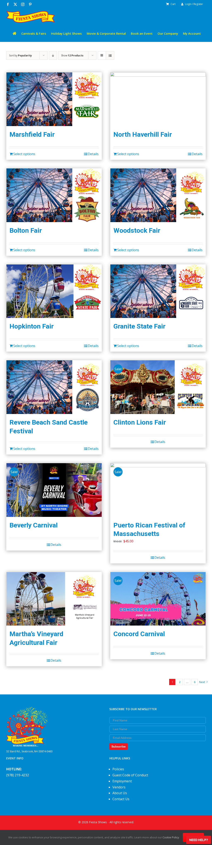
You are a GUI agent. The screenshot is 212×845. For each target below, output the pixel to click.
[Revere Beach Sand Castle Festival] (54, 387)
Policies (118, 769)
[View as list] (110, 55)
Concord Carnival (139, 634)
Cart (173, 4)
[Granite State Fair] (158, 291)
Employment (122, 781)
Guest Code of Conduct (130, 775)
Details (93, 154)
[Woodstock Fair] (158, 195)
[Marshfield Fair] (54, 99)
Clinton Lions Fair (139, 422)
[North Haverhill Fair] (158, 99)
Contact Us (120, 799)
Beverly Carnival (34, 525)
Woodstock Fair (136, 230)
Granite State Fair (139, 326)
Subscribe (118, 746)
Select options (24, 154)
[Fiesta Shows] (27, 709)
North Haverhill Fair (142, 134)
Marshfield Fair (32, 134)
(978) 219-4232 (17, 775)
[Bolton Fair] (54, 195)
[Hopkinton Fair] (54, 291)
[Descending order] (53, 55)
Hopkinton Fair (32, 326)
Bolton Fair (26, 230)
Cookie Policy (171, 837)
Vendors (118, 787)
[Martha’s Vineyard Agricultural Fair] (54, 599)
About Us (119, 793)
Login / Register (194, 4)
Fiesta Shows (98, 822)
